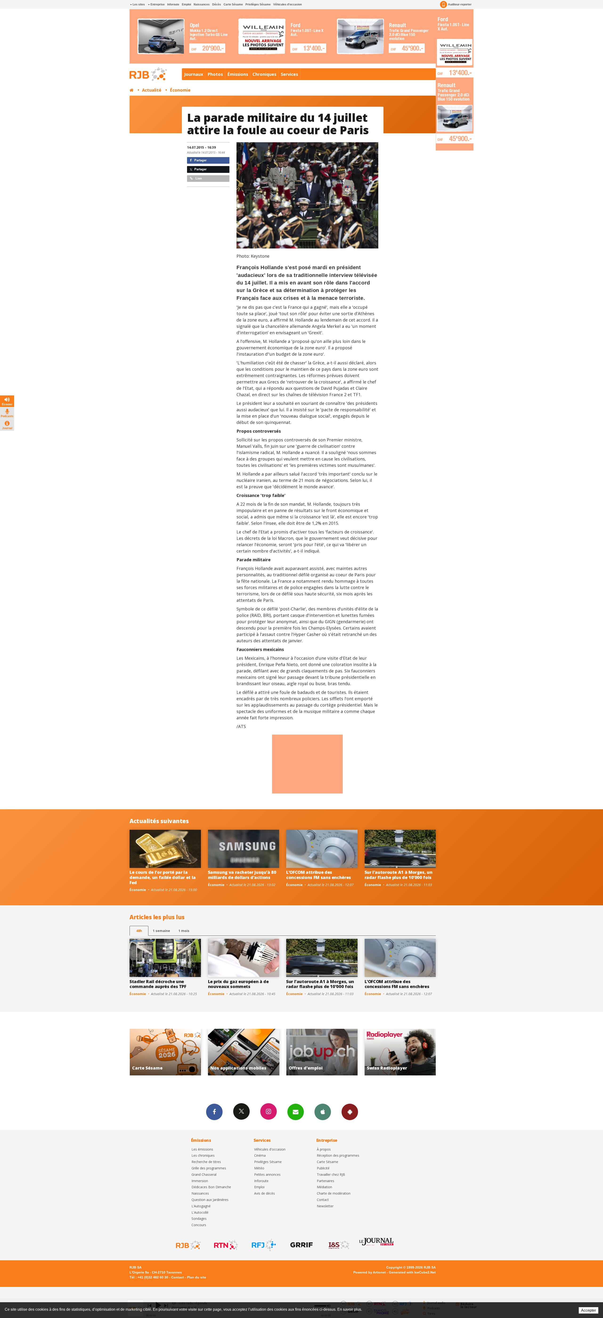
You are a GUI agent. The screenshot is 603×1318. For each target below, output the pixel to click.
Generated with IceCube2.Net (412, 1272)
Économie (180, 90)
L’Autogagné (201, 1206)
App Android (350, 1112)
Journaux (193, 74)
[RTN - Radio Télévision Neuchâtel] (225, 1245)
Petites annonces (267, 1175)
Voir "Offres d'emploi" (165, 1052)
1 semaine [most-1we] (161, 930)
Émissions (237, 74)
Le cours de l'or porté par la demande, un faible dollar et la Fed (163, 877)
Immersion (199, 1181)
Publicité (323, 1168)
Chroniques (264, 74)
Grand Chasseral (203, 1175)
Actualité (151, 90)
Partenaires (325, 1181)
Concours (198, 1225)
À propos (324, 1149)
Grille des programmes (208, 1168)
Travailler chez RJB (331, 1175)
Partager (200, 160)
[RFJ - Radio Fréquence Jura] (263, 1245)
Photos (215, 74)
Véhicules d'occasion (287, 4)
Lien (198, 178)
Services (289, 74)
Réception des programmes (338, 1156)
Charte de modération (333, 1194)
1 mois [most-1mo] (183, 930)
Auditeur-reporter (460, 4)
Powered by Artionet (369, 1272)
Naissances (202, 4)
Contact (323, 1200)
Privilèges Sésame (258, 4)
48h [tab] (139, 930)
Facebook (214, 1112)
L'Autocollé (199, 1213)
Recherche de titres (206, 1162)
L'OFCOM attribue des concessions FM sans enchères (318, 874)
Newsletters (295, 1112)
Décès (216, 4)
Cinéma (260, 1156)
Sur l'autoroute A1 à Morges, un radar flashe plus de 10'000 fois (398, 874)
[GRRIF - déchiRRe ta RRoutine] (301, 1245)
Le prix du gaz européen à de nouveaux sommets (238, 984)
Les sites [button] (138, 4)
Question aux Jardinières (209, 1200)
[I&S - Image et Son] (339, 1245)
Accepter (588, 1310)
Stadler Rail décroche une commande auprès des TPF (158, 984)
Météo (259, 1168)
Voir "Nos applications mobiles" (400, 1052)
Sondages (199, 1219)
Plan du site (196, 1277)
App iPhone (322, 1112)
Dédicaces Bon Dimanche (211, 1187)
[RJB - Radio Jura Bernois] (188, 1245)
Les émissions (202, 1149)
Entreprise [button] (157, 4)
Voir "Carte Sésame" (322, 1052)
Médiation (324, 1187)
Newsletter (325, 1206)
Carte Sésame (233, 4)
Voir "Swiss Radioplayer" (243, 1052)
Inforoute (173, 4)
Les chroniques (203, 1156)
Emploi (186, 4)
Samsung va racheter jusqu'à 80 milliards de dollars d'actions (242, 874)
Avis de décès (264, 1194)
